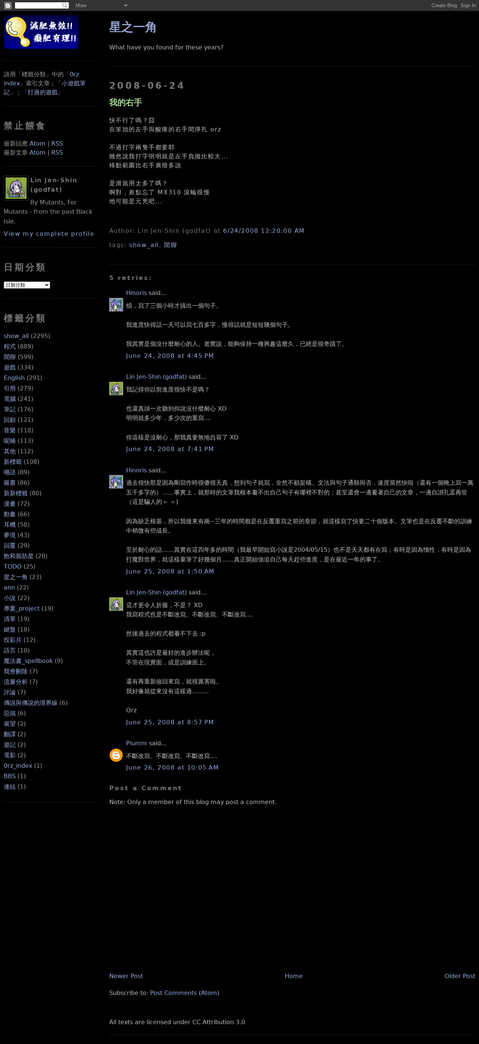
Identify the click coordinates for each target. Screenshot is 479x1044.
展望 (10, 723)
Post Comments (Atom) (184, 992)
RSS (57, 143)
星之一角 (16, 577)
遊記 (10, 744)
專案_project (22, 608)
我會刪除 (16, 671)
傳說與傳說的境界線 (31, 702)
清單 (10, 619)
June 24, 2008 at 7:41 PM (170, 449)
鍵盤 (10, 629)
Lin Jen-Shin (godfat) (156, 376)
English (14, 377)
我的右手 (125, 102)
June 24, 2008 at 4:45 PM (170, 355)
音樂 (10, 430)
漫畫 (10, 503)
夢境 (10, 535)
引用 (10, 388)
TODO (13, 566)
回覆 (10, 545)
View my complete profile (49, 233)
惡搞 (10, 713)
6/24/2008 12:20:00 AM (264, 230)
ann (9, 587)
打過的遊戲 (43, 92)
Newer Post (126, 976)
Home (294, 976)
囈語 (10, 472)
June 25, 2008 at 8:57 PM (170, 722)
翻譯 (10, 734)
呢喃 (10, 440)
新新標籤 (16, 493)
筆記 (10, 409)
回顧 (10, 419)
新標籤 (13, 461)
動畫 (10, 514)
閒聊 (10, 356)
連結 (10, 786)
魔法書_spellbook (28, 660)
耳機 (10, 524)
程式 (10, 346)
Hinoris (136, 292)
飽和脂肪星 (19, 556)
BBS (10, 776)
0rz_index (18, 765)
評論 (10, 692)
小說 (10, 598)
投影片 (13, 639)
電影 (10, 755)
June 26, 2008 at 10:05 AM (172, 767)
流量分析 (16, 681)
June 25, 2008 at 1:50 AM (170, 571)
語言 (10, 650)
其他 (10, 451)
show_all (16, 336)
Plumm (136, 743)
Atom (38, 143)
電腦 (10, 398)
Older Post (460, 976)
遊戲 (10, 367)
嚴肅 (10, 482)
